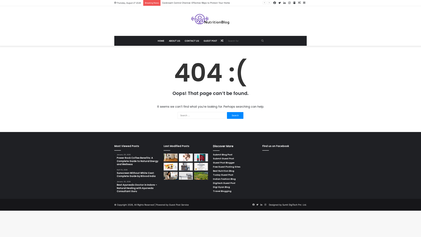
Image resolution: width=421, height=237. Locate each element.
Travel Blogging (222, 191)
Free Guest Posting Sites (226, 166)
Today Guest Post (223, 174)
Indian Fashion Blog (224, 179)
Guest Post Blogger (224, 162)
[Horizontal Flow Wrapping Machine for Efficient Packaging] (186, 176)
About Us (174, 41)
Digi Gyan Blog (221, 187)
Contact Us (192, 41)
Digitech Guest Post (224, 183)
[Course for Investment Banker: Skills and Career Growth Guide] (201, 167)
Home (161, 41)
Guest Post (210, 41)
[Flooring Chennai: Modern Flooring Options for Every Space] (171, 157)
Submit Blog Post (222, 154)
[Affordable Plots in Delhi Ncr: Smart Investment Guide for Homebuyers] (201, 176)
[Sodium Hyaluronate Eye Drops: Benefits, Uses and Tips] (201, 157)
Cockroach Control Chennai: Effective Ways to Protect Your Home (196, 2)
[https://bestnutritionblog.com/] (210, 19)
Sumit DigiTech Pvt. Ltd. (294, 204)
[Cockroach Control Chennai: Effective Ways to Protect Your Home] (186, 157)
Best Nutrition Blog (223, 170)
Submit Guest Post (223, 158)
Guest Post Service (179, 204)
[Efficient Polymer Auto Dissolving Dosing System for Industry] (186, 167)
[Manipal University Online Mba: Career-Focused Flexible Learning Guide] (171, 176)
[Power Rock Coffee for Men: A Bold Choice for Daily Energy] (171, 167)
